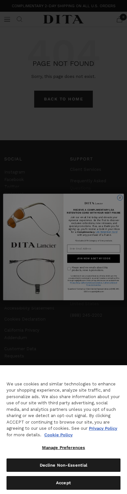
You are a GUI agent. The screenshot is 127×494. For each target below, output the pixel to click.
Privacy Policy (103, 428)
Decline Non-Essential (64, 465)
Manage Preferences (63, 447)
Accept (63, 482)
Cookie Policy (58, 434)
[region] (63, 429)
